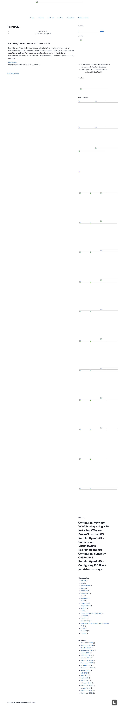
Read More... (12, 62)
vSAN (83, 628)
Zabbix (83, 633)
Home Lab (70, 18)
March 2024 (85, 653)
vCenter (84, 618)
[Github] (90, 83)
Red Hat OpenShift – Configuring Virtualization (91, 542)
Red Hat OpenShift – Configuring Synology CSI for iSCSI (92, 553)
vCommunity (85, 621)
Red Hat (51, 18)
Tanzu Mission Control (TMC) (91, 613)
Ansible (83, 581)
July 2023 (84, 673)
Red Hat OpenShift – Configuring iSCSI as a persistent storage (92, 565)
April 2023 (84, 678)
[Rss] (95, 83)
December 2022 (87, 685)
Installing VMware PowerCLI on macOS (29, 43)
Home (32, 18)
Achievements (83, 18)
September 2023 (87, 668)
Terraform (84, 616)
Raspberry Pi (85, 606)
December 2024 (87, 643)
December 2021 (86, 690)
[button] (114, 702)
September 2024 (87, 650)
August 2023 (85, 670)
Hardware (84, 591)
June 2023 (84, 675)
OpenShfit (84, 598)
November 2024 (87, 645)
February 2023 (86, 683)
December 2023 (87, 660)
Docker (60, 18)
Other (83, 601)
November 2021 (87, 693)
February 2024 (86, 655)
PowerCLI (84, 603)
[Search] (102, 31)
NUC (82, 596)
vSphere (41, 18)
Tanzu (83, 611)
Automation (85, 586)
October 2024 (86, 648)
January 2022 (85, 688)
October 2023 (86, 665)
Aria (82, 583)
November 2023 (87, 663)
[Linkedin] (80, 83)
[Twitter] (85, 83)
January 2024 (86, 658)
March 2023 (85, 680)
